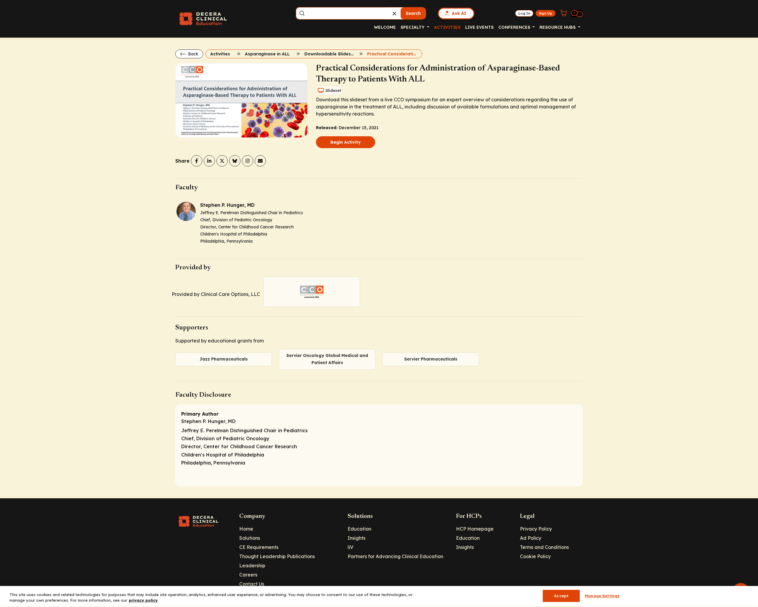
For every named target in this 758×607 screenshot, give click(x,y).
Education (359, 529)
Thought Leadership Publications (277, 556)
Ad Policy (530, 538)
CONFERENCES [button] (514, 27)
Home (246, 529)
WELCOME (385, 27)
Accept (561, 595)
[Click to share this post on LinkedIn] (209, 160)
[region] (379, 596)
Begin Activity (345, 142)
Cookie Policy (535, 556)
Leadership (252, 565)
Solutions (249, 538)
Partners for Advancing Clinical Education (395, 556)
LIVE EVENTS (479, 27)
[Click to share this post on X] (222, 160)
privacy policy (143, 600)
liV (350, 547)
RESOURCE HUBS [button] (558, 27)
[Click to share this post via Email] (260, 160)
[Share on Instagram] (247, 160)
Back (192, 54)
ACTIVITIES (447, 27)
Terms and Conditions (544, 547)
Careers (248, 575)
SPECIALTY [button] (413, 27)
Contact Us (251, 584)
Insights (356, 538)
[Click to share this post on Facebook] (196, 160)
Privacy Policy (536, 529)
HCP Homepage (475, 529)
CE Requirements (258, 547)
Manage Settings (602, 595)
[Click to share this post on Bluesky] (234, 160)
